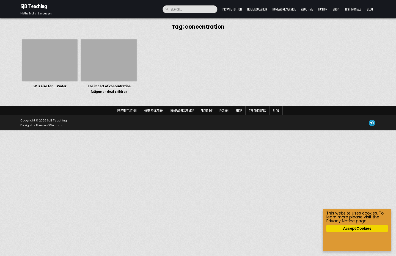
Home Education (257, 9)
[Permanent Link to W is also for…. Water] (49, 60)
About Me (307, 9)
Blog (370, 9)
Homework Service (284, 9)
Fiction (322, 9)
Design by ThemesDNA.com (41, 125)
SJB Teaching (33, 6)
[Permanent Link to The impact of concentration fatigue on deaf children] (108, 60)
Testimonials (353, 9)
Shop (336, 9)
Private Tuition (232, 9)
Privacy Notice (340, 221)
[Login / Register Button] (372, 123)
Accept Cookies (357, 228)
